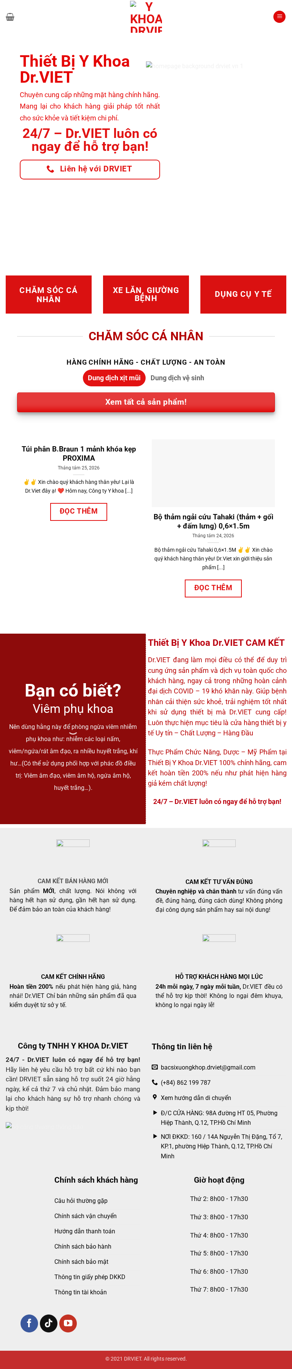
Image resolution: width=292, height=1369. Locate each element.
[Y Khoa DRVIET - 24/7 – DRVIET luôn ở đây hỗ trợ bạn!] (146, 17)
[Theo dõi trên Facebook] (29, 1323)
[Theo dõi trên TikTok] (49, 1323)
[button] (10, 16)
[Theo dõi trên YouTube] (68, 1323)
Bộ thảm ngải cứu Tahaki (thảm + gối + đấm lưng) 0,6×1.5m (213, 521)
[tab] (114, 378)
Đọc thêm (79, 511)
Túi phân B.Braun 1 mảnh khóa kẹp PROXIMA (79, 454)
